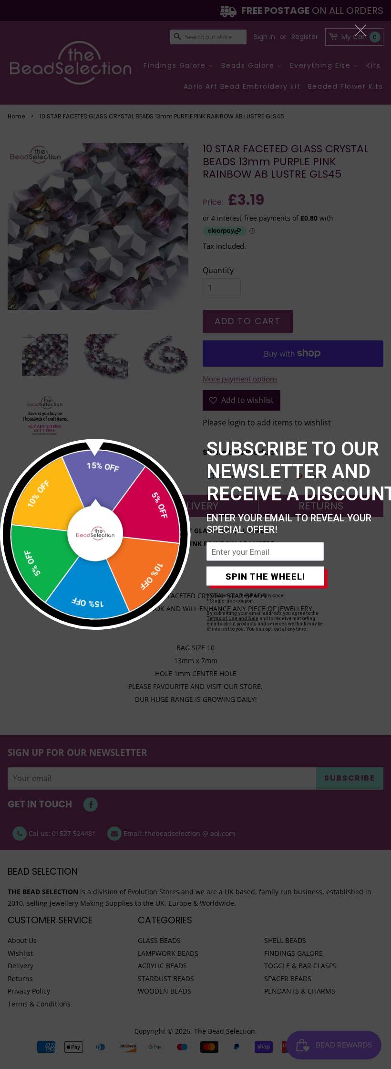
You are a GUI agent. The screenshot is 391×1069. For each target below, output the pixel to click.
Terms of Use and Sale (232, 618)
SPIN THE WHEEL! (265, 576)
